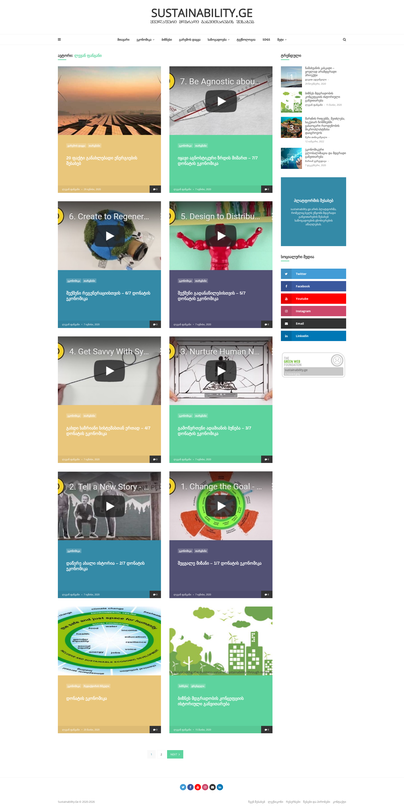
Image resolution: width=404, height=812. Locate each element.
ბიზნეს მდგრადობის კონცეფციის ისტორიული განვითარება (322, 97)
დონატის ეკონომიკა (86, 698)
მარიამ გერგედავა (316, 161)
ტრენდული (197, 686)
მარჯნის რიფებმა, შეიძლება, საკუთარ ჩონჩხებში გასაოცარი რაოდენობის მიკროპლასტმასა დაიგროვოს (325, 126)
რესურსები (293, 802)
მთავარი (123, 39)
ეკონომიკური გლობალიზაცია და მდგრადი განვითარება (325, 153)
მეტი (280, 39)
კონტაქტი (339, 802)
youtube (302, 299)
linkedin (302, 336)
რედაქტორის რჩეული (96, 686)
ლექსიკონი (275, 802)
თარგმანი (94, 145)
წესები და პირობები (316, 802)
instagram (303, 311)
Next (173, 754)
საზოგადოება (217, 39)
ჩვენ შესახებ (256, 802)
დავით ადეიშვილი (316, 79)
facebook (303, 286)
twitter (301, 274)
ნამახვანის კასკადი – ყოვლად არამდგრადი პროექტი (320, 71)
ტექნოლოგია (246, 39)
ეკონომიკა (144, 39)
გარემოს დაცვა (190, 39)
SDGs (266, 39)
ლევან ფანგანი (71, 189)
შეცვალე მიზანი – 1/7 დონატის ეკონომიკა (220, 563)
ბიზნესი (167, 39)
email (300, 323)
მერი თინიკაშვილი (316, 137)
